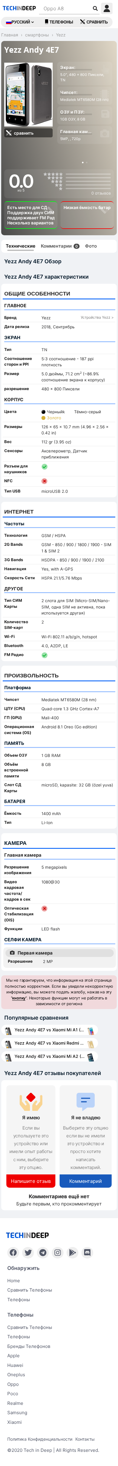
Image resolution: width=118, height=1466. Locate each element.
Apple (13, 1355)
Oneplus (16, 1374)
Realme (15, 1403)
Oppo (13, 1384)
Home (13, 1280)
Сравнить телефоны (29, 1290)
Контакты (85, 1439)
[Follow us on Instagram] (58, 1252)
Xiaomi (14, 1422)
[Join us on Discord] (87, 1252)
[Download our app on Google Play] (72, 1252)
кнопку (18, 998)
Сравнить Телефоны (29, 1327)
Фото (91, 246)
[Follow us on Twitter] (28, 1252)
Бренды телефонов (28, 1346)
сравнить (97, 22)
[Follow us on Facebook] (13, 1252)
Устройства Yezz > (97, 317)
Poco (12, 1393)
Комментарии (59, 246)
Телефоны (61, 22)
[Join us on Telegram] (43, 1252)
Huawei (15, 1365)
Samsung (17, 1412)
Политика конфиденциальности (39, 1439)
